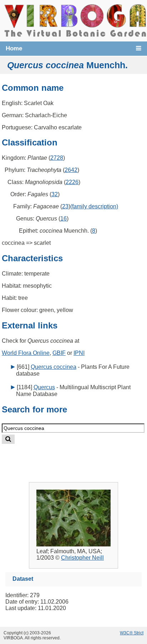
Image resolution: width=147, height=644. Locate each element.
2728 (56, 158)
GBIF (59, 353)
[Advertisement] (80, 457)
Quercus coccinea (53, 367)
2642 (71, 170)
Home (14, 48)
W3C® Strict (131, 632)
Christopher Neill (82, 558)
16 (63, 219)
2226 (72, 182)
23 (65, 206)
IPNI (79, 353)
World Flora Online (26, 353)
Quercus (44, 387)
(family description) (94, 206)
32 (54, 194)
